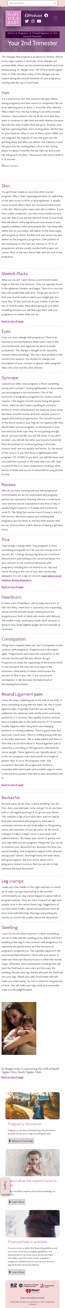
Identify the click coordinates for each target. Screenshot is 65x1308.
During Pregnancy (40, 33)
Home (11, 33)
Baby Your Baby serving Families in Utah (30, 1302)
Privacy (23, 1298)
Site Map (41, 1298)
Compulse (32, 1304)
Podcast (35, 15)
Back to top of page (13, 321)
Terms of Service (32, 1298)
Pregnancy (23, 33)
